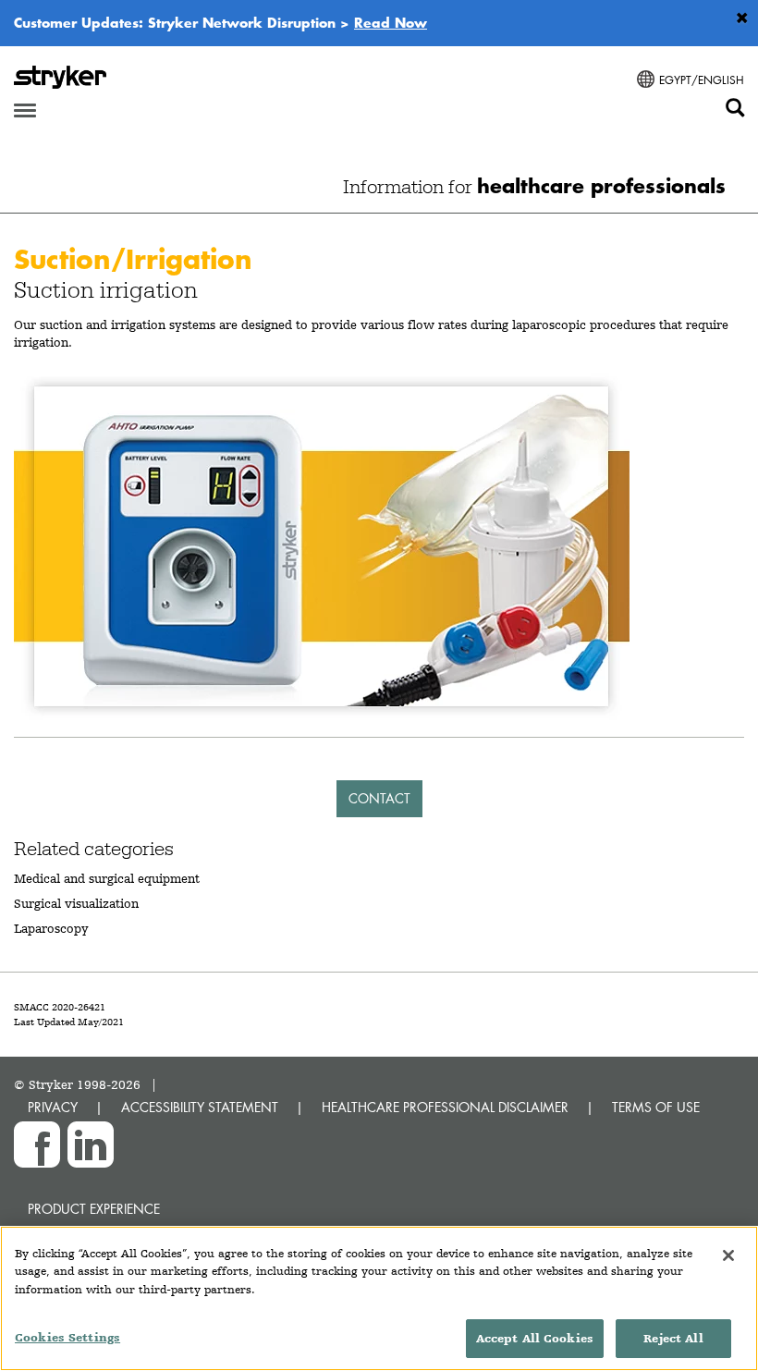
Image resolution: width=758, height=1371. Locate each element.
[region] (379, 1298)
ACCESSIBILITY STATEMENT (199, 1107)
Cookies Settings (67, 1337)
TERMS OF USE (656, 1107)
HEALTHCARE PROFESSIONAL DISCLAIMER (445, 1107)
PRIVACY (53, 1107)
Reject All (673, 1338)
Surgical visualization (76, 903)
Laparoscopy (51, 928)
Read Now (390, 22)
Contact (379, 798)
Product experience (94, 1209)
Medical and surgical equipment (107, 878)
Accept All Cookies (534, 1338)
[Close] (728, 1255)
